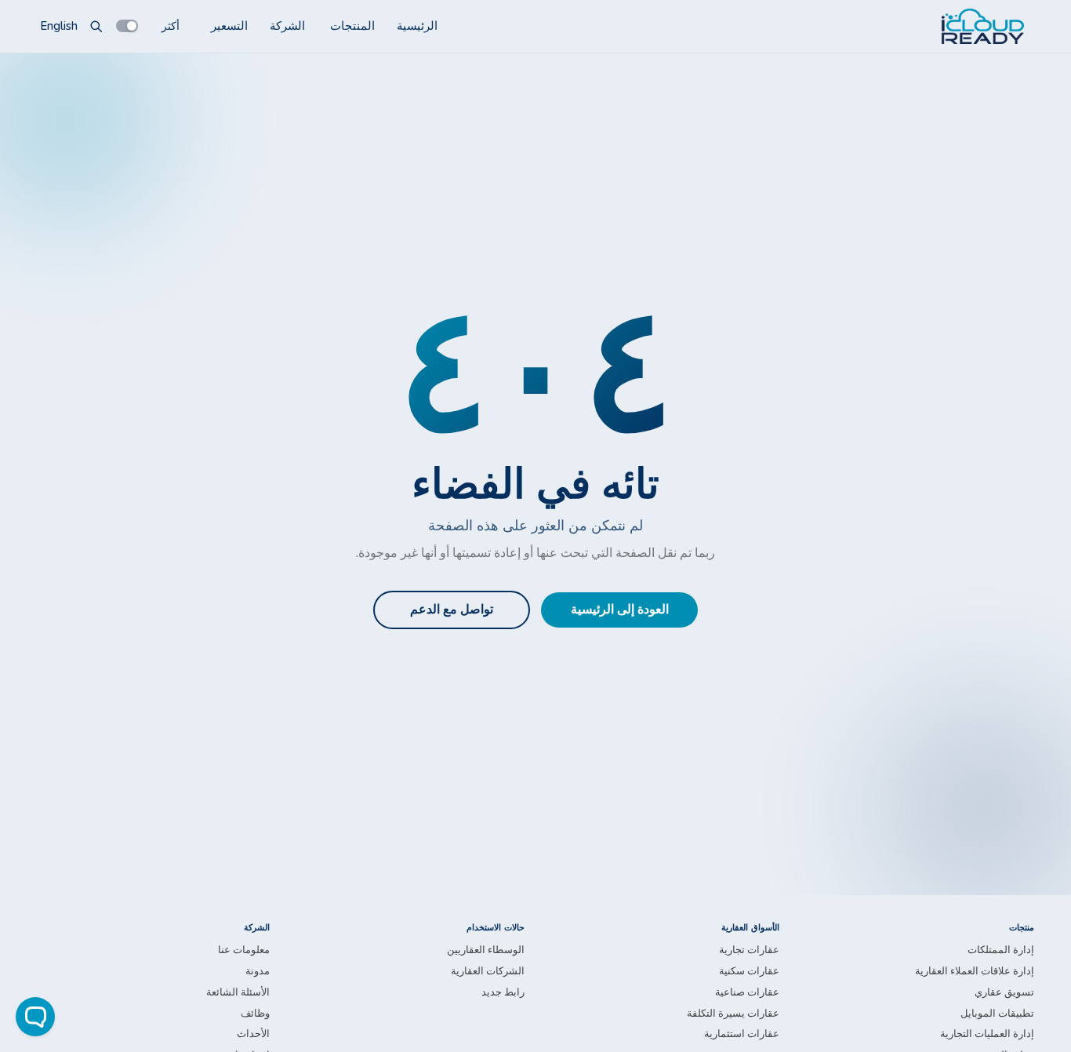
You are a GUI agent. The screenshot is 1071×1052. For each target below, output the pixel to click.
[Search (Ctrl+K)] (96, 26)
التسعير (229, 26)
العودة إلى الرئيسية (620, 609)
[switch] (127, 26)
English (59, 26)
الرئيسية (417, 26)
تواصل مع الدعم (451, 609)
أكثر (171, 25)
